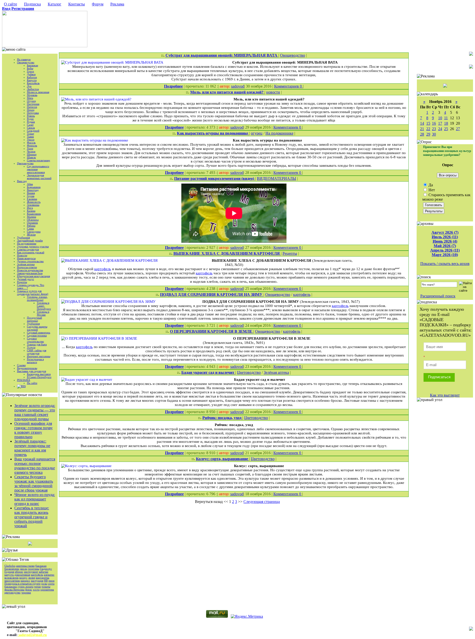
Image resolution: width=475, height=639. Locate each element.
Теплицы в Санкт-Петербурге (44, 305)
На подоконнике (26, 243)
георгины (33, 568)
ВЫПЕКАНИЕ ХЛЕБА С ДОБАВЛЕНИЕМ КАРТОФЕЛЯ (227, 253)
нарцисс (25, 580)
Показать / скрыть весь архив (445, 263)
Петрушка (33, 112)
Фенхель (32, 145)
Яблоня (31, 234)
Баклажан (32, 65)
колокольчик (11, 577)
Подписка (32, 4)
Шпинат (32, 154)
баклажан (41, 565)
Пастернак (33, 103)
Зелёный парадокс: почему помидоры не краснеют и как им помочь (32, 448)
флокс (28, 589)
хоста (36, 589)
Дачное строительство (30, 261)
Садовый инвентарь (38, 332)
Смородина (34, 231)
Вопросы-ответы (27, 267)
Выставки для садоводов (31, 371)
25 (446, 129)
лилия (31, 577)
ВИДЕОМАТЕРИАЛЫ (276, 178)
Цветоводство (25, 163)
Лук (29, 86)
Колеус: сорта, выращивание (222, 459)
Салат (30, 124)
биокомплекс (12, 568)
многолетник (12, 580)
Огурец (31, 100)
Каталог (54, 4)
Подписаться (439, 377)
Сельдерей (33, 130)
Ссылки (21, 365)
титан (37, 586)
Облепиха (33, 219)
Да (430, 185)
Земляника (33, 204)
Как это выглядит (445, 395)
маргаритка (42, 577)
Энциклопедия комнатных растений (39, 177)
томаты (46, 586)
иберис (19, 571)
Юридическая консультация (33, 276)
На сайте (32, 382)
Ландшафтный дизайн (30, 240)
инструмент (31, 571)
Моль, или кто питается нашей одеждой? (227, 92)
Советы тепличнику (38, 160)
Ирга (30, 207)
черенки (26, 592)
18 (446, 123)
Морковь (32, 95)
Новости (22, 255)
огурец (256, 133)
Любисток (33, 89)
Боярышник (34, 187)
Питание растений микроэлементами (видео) (214, 178)
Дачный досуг (25, 279)
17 (440, 123)
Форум (97, 4)
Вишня (31, 192)
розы (44, 583)
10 (440, 118)
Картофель (33, 83)
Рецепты (22, 282)
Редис (30, 118)
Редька (31, 121)
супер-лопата (25, 586)
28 (422, 134)
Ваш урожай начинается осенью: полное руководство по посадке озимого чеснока (34, 465)
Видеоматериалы (27, 368)
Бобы (30, 68)
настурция (37, 580)
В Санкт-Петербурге (39, 377)
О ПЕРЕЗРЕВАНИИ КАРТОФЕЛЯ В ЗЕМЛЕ (211, 331)
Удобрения (23, 237)
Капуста (32, 80)
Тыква (30, 136)
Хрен (30, 148)
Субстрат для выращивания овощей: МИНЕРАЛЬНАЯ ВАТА (222, 55)
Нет (431, 190)
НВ (46, 580)
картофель (37, 574)
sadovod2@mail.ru (32, 635)
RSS (23, 386)
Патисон (32, 106)
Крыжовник (34, 213)
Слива (30, 228)
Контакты (76, 4)
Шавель (31, 157)
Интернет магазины (38, 356)
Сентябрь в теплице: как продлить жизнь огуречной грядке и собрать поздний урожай (31, 517)
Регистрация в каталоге (35, 361)
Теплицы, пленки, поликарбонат (37, 298)
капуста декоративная (17, 574)
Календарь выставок (39, 374)
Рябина (31, 225)
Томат (30, 133)
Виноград (33, 190)
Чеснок (31, 151)
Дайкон (31, 74)
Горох (30, 71)
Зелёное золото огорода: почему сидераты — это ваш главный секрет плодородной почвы (34, 412)
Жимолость (34, 201)
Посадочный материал (34, 319)
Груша (30, 195)
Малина (31, 216)
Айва (30, 184)
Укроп (30, 139)
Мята (30, 97)
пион (51, 580)
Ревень (31, 115)
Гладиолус (46, 568)
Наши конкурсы (26, 258)
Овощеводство (25, 62)
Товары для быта (37, 344)
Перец (30, 109)
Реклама (117, 4)
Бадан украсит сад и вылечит (208, 372)
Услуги (31, 347)
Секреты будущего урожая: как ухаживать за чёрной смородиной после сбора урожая (33, 483)
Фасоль (31, 142)
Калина (31, 210)
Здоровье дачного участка (33, 246)
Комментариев (287, 86)
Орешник (32, 222)
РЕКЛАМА (23, 380)
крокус (23, 577)
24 (440, 129)
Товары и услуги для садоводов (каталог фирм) (32, 292)
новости (273, 92)
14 (422, 123)
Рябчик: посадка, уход (222, 418)
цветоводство (12, 592)
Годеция (9, 571)
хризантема (47, 589)
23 (434, 129)
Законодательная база (30, 273)
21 (422, 129)
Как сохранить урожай (30, 252)
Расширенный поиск (437, 296)
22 (428, 129)
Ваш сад (22, 181)
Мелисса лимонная (38, 92)
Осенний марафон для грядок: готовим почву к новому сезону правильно (33, 430)
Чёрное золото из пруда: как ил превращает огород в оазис (34, 499)
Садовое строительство (35, 340)
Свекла (31, 127)
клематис (49, 574)
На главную (24, 59)
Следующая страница (261, 501)
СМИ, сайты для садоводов (36, 352)
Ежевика (32, 198)
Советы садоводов (28, 249)
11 (446, 118)
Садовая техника (37, 335)
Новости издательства (30, 270)
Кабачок (32, 77)
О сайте (10, 4)
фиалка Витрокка (14, 589)
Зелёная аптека (26, 264)
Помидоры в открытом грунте (22, 583)
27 (458, 129)
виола (23, 568)
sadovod (237, 86)
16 (434, 123)
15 (428, 123)
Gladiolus (9, 565)
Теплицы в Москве (43, 313)
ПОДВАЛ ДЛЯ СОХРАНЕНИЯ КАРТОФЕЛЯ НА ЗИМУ (211, 294)
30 (434, 134)
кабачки (43, 571)
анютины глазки (25, 565)
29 (428, 134)
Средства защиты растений (37, 328)
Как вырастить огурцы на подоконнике (213, 133)
